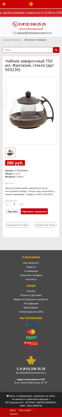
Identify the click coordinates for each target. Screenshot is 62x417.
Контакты (31, 279)
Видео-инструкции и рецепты (31, 299)
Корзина (14, 413)
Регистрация (25, 410)
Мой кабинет (31, 307)
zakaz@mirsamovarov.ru (32, 372)
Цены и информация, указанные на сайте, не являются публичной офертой (32, 397)
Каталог (31, 291)
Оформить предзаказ (34, 211)
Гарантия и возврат (31, 275)
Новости (31, 266)
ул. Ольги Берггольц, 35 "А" (32, 382)
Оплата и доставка (31, 295)
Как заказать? (31, 262)
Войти (13, 410)
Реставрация (31, 303)
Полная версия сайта (31, 311)
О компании (31, 271)
